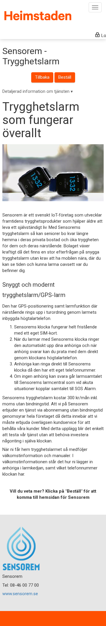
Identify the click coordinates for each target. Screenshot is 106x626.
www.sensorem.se (20, 593)
